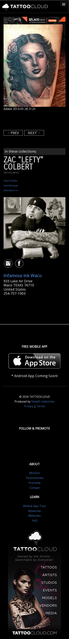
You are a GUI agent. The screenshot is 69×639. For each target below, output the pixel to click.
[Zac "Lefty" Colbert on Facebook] (20, 263)
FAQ (34, 521)
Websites (34, 516)
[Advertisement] (32, 120)
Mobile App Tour (34, 506)
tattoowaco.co (11, 190)
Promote (34, 483)
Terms (40, 406)
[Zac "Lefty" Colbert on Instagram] (9, 263)
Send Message (11, 185)
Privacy (28, 406)
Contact (34, 488)
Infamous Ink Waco (23, 275)
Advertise (34, 511)
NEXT (33, 132)
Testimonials (34, 478)
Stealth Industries (42, 401)
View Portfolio (11, 180)
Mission (34, 473)
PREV (14, 132)
